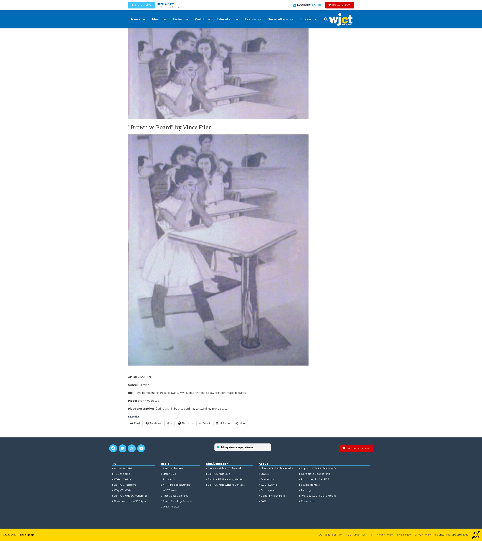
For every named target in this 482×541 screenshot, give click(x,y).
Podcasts (169, 479)
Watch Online (122, 479)
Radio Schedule (173, 468)
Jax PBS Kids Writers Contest (226, 484)
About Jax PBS (123, 468)
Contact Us (268, 479)
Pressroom (308, 501)
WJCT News (170, 490)
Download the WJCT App (130, 501)
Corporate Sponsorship (316, 473)
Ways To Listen (172, 506)
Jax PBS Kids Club (219, 473)
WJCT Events (269, 484)
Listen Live (169, 473)
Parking (306, 490)
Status (264, 473)
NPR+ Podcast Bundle (177, 484)
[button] (326, 19)
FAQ (263, 501)
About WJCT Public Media (277, 468)
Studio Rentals (310, 484)
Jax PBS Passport (125, 484)
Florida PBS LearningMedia (225, 479)
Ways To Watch (123, 490)
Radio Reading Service (177, 501)
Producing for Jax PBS (315, 479)
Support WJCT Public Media (318, 468)
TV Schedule (122, 473)
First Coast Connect (175, 495)
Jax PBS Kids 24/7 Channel (130, 495)
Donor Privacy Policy (274, 495)
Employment (269, 490)
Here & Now (165, 3)
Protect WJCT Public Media (318, 495)
